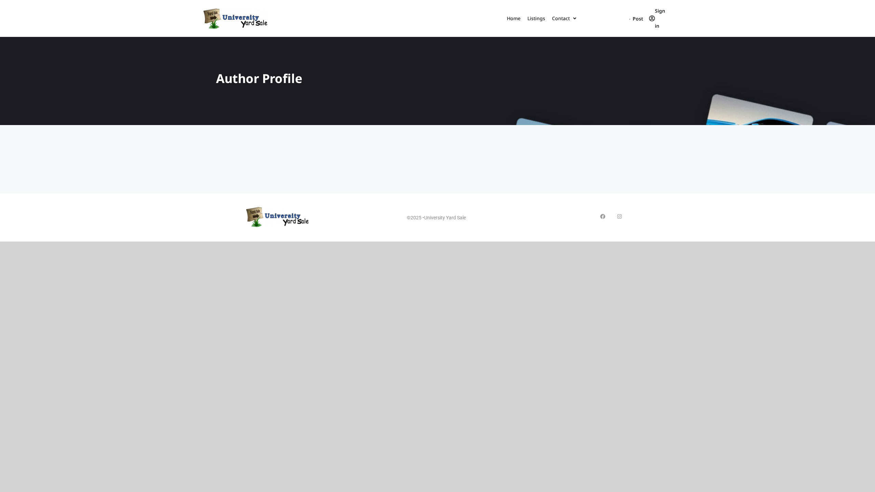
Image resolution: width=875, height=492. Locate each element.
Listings (536, 18)
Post (637, 18)
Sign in (660, 18)
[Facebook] (602, 216)
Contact (561, 18)
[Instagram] (619, 216)
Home (514, 18)
